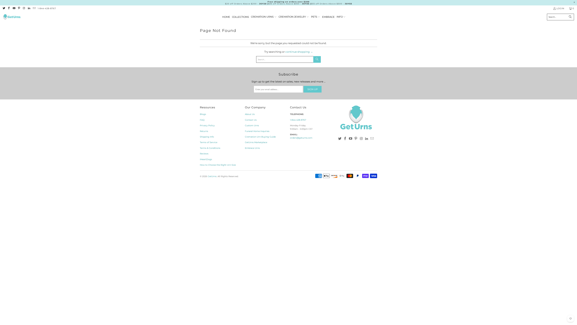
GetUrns (212, 176)
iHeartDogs (206, 159)
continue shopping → (299, 51)
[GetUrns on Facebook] (8, 8)
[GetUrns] (12, 17)
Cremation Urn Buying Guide (260, 136)
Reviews (204, 153)
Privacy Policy (207, 125)
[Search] (570, 17)
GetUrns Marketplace (256, 142)
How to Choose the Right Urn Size (218, 165)
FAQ (202, 120)
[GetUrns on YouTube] (13, 8)
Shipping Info (207, 136)
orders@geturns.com (301, 137)
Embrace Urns (252, 148)
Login (560, 8)
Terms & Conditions (210, 148)
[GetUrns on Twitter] (3, 8)
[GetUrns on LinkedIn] (29, 8)
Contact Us (251, 120)
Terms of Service (208, 142)
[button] (264, 17)
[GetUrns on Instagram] (23, 8)
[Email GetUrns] (33, 8)
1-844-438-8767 (47, 8)
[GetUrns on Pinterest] (18, 8)
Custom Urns (252, 125)
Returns (204, 131)
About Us (250, 114)
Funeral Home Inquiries (257, 131)
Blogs (203, 114)
